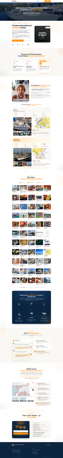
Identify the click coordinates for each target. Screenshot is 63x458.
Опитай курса (20, 433)
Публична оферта (35, 452)
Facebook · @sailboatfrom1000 (16, 452)
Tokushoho (34, 451)
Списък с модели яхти (35, 453)
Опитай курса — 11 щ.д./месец (17, 40)
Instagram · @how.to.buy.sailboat (16, 451)
